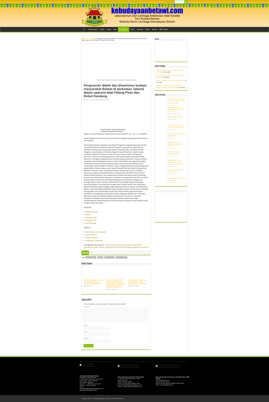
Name (86, 325)
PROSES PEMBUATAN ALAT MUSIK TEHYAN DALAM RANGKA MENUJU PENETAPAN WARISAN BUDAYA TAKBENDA (116, 283)
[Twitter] (169, 2)
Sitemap (154, 29)
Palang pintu (109, 257)
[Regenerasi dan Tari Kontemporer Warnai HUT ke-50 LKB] (161, 145)
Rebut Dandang (122, 257)
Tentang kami (89, 2)
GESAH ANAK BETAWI (175, 117)
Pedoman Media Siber (108, 2)
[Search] (186, 1)
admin (86, 99)
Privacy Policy (125, 2)
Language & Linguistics (94, 240)
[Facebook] (167, 2)
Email (86, 332)
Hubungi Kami (135, 2)
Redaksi (97, 2)
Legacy (109, 29)
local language (90, 223)
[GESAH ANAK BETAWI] (161, 119)
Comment (87, 306)
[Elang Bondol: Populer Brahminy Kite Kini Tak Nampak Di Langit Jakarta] (161, 163)
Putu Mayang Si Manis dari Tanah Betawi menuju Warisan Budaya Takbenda (137, 282)
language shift (90, 220)
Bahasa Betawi (91, 257)
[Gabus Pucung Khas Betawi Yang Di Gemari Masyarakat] (161, 101)
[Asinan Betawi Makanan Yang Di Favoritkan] (161, 180)
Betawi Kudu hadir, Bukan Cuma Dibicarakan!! (170, 80)
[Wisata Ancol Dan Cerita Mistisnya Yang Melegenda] (161, 128)
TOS (117, 2)
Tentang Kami (92, 29)
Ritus (115, 29)
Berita (102, 29)
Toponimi (140, 29)
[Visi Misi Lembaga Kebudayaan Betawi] (161, 154)
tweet (91, 252)
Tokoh (132, 29)
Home (84, 29)
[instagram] (173, 2)
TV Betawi (165, 29)
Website (86, 338)
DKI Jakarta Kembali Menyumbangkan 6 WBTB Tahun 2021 (176, 109)
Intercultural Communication (95, 232)
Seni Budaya (123, 29)
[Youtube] (171, 2)
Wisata (147, 29)
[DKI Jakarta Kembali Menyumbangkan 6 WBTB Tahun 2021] (161, 110)
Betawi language (91, 212)
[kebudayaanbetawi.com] (134, 15)
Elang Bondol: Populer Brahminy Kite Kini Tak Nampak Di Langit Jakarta (175, 162)
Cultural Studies (91, 238)
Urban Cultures (91, 235)
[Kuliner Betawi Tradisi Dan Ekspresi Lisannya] (161, 172)
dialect (87, 215)
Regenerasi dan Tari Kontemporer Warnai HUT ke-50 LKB (176, 144)
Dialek (100, 257)
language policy (91, 217)
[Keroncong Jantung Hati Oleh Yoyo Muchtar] (161, 136)
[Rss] (165, 2)
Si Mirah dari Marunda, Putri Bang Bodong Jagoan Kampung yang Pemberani (93, 282)
